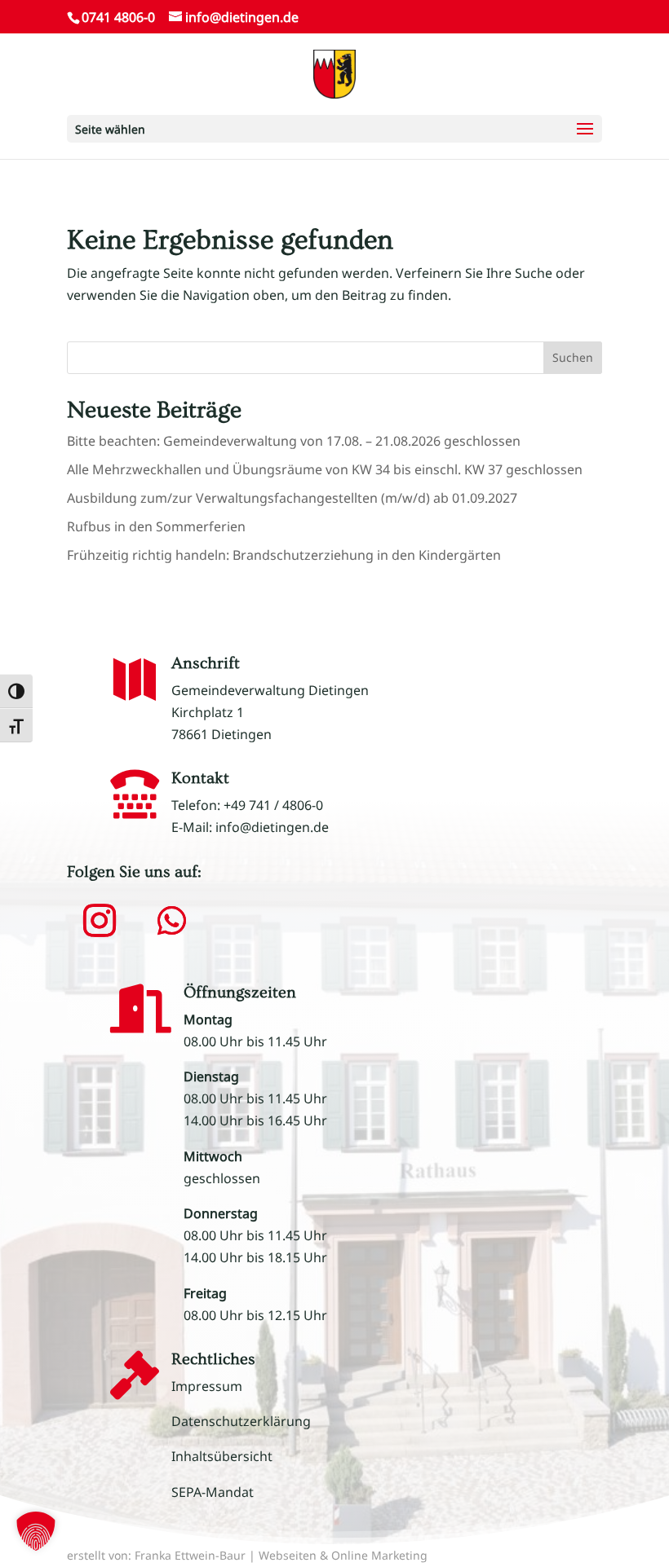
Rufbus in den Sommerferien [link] (156, 526)
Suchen (572, 357)
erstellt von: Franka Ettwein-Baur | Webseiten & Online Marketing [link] (247, 1555)
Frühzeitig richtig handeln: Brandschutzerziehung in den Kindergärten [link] (284, 555)
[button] (334, 129)
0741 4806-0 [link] (118, 17)
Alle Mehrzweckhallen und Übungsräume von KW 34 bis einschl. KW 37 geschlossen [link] (325, 469)
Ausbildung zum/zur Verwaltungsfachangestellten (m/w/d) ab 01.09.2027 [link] (292, 498)
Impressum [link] (206, 1386)
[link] (334, 72)
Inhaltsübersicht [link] (221, 1456)
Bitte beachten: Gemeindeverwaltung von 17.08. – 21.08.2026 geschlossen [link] (294, 441)
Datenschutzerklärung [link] (241, 1421)
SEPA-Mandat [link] (212, 1492)
